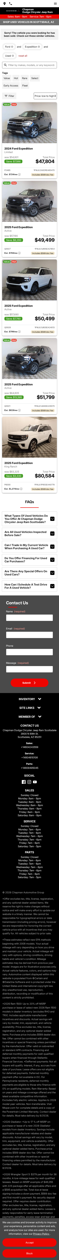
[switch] (55, 3)
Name (15, 611)
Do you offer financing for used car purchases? (26, 560)
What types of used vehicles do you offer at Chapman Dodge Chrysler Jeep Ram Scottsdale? (26, 519)
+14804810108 (29, 757)
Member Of (27, 716)
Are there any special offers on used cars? (26, 573)
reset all (22, 55)
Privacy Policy (41, 1233)
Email (15, 628)
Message (17, 662)
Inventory (27, 699)
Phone (9, 645)
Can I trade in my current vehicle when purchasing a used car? (26, 546)
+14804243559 (29, 747)
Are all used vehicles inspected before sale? (25, 533)
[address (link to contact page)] (5, 3)
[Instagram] (29, 781)
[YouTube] (34, 781)
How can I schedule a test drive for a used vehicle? (26, 586)
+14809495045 (29, 767)
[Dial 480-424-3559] (11, 3)
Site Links (27, 708)
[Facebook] (23, 781)
